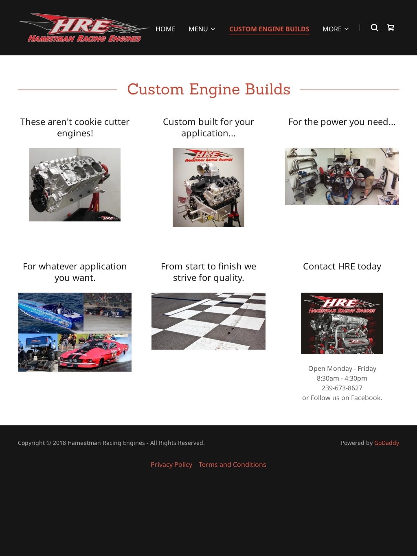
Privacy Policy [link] (171, 464)
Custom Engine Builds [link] (269, 28)
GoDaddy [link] (386, 443)
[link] (84, 26)
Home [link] (166, 28)
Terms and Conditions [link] (232, 464)
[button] (202, 29)
